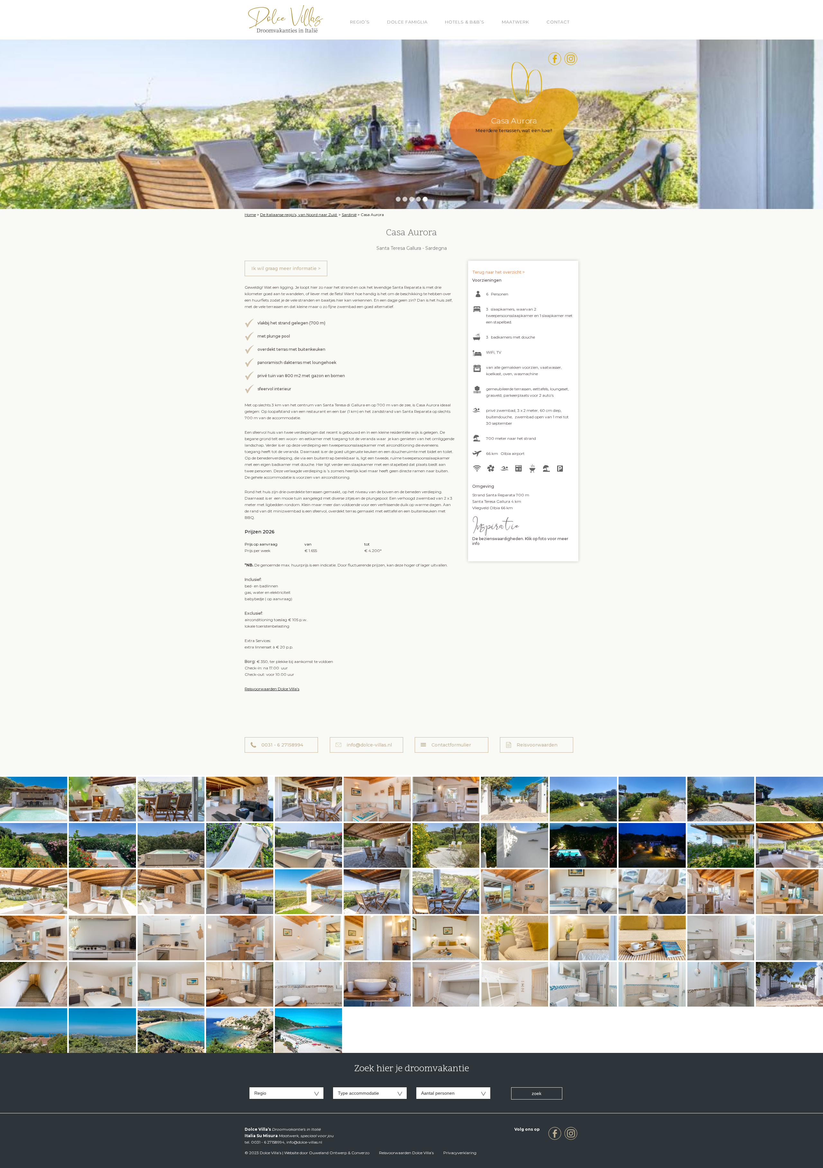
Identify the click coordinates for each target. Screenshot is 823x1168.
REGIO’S (360, 21)
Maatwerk (515, 21)
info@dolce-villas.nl (369, 745)
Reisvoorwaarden (537, 745)
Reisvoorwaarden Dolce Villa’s (272, 688)
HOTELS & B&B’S (464, 21)
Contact (558, 21)
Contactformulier (451, 745)
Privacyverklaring (459, 1152)
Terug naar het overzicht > (498, 272)
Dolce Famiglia (407, 21)
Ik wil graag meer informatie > (286, 268)
